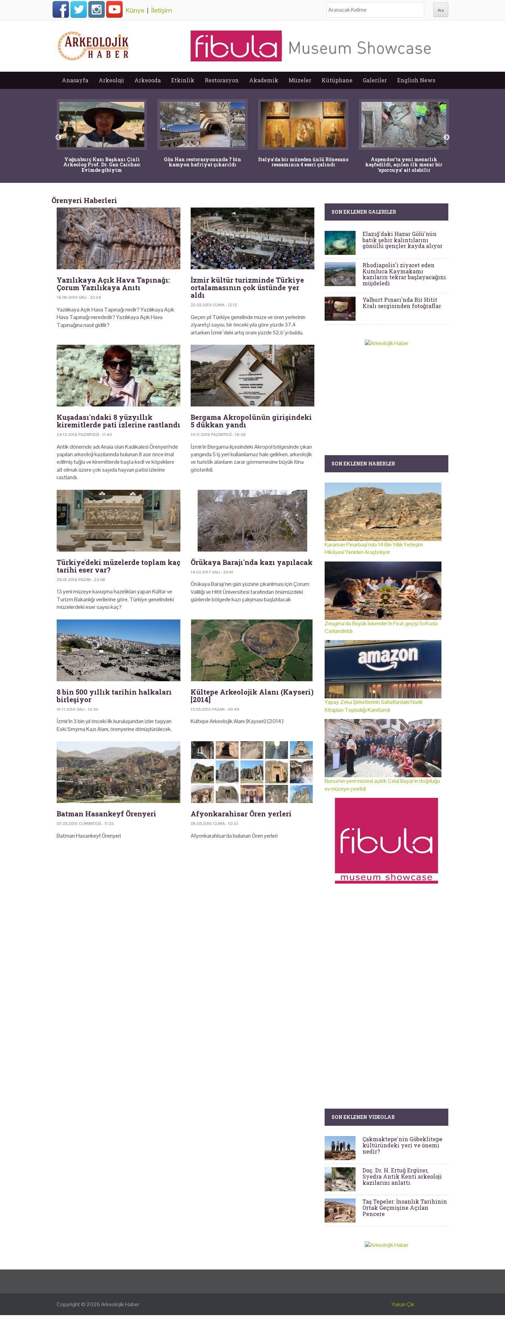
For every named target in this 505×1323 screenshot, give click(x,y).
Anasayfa (75, 80)
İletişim (161, 10)
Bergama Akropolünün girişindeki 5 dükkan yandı (251, 421)
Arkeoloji (111, 80)
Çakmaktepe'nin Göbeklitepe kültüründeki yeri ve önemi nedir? (402, 1145)
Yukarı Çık (403, 1304)
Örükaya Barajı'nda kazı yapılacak (252, 562)
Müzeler (300, 80)
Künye (135, 10)
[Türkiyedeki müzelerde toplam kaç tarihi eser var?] (118, 521)
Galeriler (375, 80)
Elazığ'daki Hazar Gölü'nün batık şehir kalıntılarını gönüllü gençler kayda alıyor (402, 239)
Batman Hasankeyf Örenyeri (106, 813)
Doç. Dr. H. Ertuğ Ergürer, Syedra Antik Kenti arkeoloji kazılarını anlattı (402, 1176)
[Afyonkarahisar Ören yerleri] (252, 772)
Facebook (61, 9)
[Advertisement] (185, 904)
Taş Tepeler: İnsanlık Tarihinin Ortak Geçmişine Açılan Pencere (404, 1207)
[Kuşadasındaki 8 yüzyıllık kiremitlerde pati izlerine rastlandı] (118, 375)
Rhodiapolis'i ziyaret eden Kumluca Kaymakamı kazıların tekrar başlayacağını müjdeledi (404, 274)
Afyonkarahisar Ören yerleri (241, 813)
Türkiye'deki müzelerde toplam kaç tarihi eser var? (118, 566)
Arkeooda (147, 80)
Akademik (263, 80)
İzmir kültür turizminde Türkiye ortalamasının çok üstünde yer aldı (247, 287)
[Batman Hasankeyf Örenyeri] (118, 772)
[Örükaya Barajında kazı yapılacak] (252, 521)
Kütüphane (337, 80)
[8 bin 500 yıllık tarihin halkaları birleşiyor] (118, 650)
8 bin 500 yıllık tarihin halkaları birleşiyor (114, 695)
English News (416, 80)
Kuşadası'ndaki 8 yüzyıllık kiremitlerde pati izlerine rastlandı (118, 421)
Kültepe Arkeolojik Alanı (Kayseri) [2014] (252, 695)
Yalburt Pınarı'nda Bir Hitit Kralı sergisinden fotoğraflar (401, 302)
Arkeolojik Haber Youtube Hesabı (114, 9)
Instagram (96, 9)
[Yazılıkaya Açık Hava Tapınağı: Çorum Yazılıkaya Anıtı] (118, 238)
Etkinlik (182, 80)
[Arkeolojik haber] (94, 44)
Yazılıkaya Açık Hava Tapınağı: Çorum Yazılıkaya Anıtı (113, 283)
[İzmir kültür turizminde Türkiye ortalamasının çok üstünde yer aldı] (252, 238)
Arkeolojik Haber (120, 1304)
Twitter (78, 9)
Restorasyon (222, 80)
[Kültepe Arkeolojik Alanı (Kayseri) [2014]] (252, 650)
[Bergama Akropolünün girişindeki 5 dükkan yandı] (252, 375)
